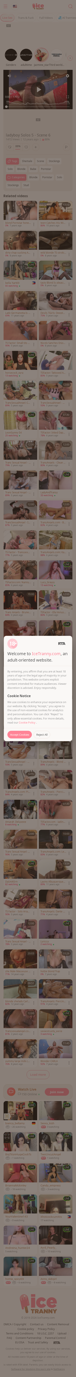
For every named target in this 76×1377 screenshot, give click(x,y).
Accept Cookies (19, 735)
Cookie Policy (27, 722)
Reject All (42, 735)
